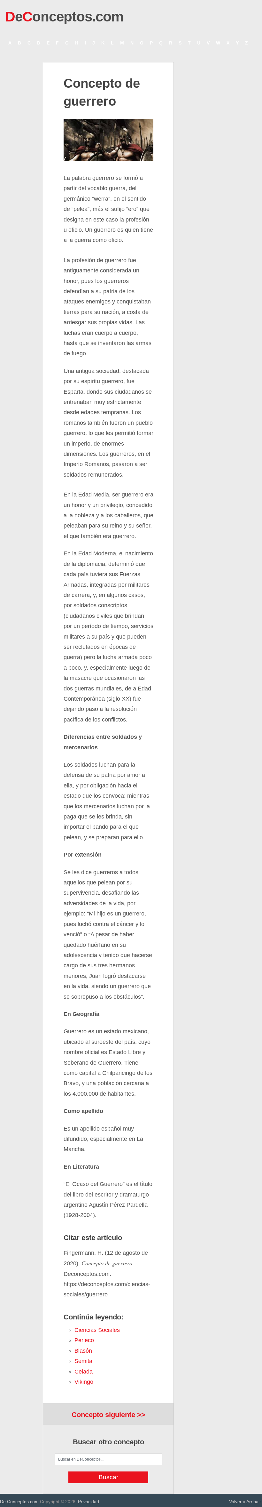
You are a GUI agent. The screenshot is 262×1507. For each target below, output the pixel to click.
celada (83, 1371)
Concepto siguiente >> (108, 1415)
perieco (84, 1340)
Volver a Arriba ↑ (245, 1501)
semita (83, 1361)
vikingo (83, 1382)
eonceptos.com (64, 16)
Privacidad (88, 1501)
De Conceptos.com (19, 1501)
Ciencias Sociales (97, 1330)
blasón (83, 1351)
